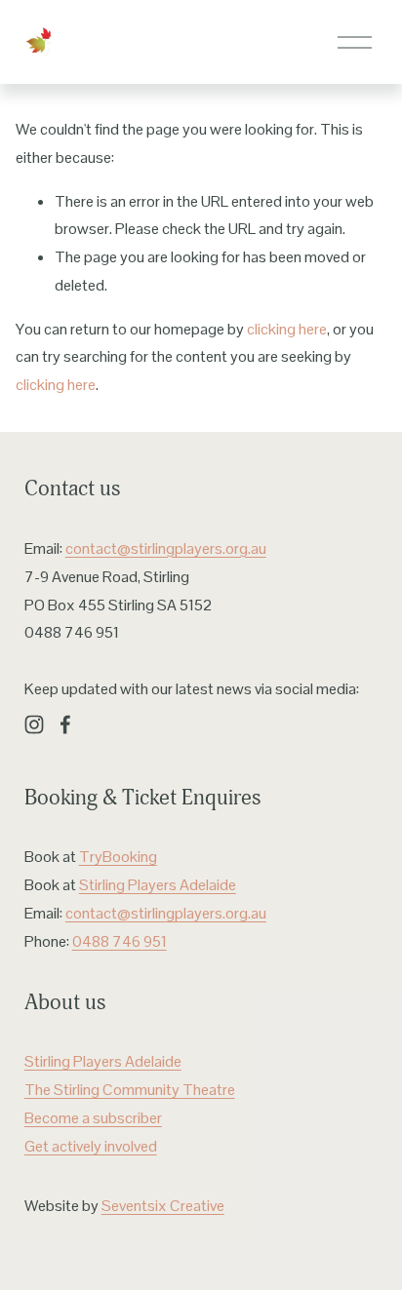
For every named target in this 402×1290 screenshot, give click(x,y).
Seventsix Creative (162, 1205)
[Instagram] (34, 724)
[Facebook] (65, 724)
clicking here (287, 329)
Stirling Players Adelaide (157, 885)
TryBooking (118, 856)
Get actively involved (90, 1146)
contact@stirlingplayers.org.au (165, 548)
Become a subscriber (93, 1118)
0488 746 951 (119, 941)
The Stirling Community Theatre (129, 1089)
